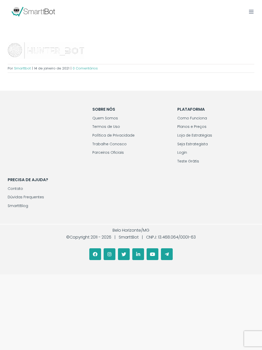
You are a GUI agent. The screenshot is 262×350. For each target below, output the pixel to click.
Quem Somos (105, 118)
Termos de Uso (106, 126)
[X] (124, 254)
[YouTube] (152, 254)
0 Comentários (85, 68)
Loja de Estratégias (194, 135)
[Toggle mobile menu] (251, 11)
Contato (15, 188)
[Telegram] (167, 254)
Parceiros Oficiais (108, 152)
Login (182, 152)
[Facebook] (95, 254)
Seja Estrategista (192, 144)
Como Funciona (192, 118)
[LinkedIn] (138, 254)
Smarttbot (22, 68)
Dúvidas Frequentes (26, 197)
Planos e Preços (191, 126)
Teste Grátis (188, 161)
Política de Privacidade (113, 135)
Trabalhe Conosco (109, 144)
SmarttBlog (18, 205)
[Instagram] (109, 254)
